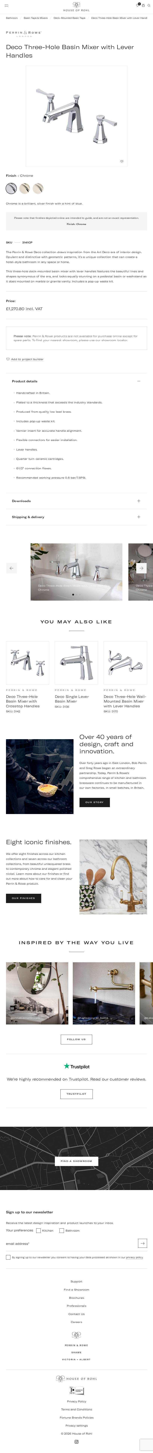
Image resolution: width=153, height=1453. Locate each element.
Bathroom (12, 18)
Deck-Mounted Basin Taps (69, 18)
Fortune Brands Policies (76, 1417)
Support (76, 1281)
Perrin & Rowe (76, 1345)
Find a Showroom (76, 1289)
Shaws (76, 1352)
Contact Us (76, 1314)
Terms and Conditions (76, 1409)
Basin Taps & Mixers (36, 18)
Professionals (76, 1306)
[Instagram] (76, 1442)
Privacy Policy (76, 1401)
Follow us (76, 1039)
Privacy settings (76, 1425)
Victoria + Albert (76, 1359)
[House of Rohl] (76, 1335)
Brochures (76, 1298)
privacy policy (134, 1257)
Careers (76, 1322)
